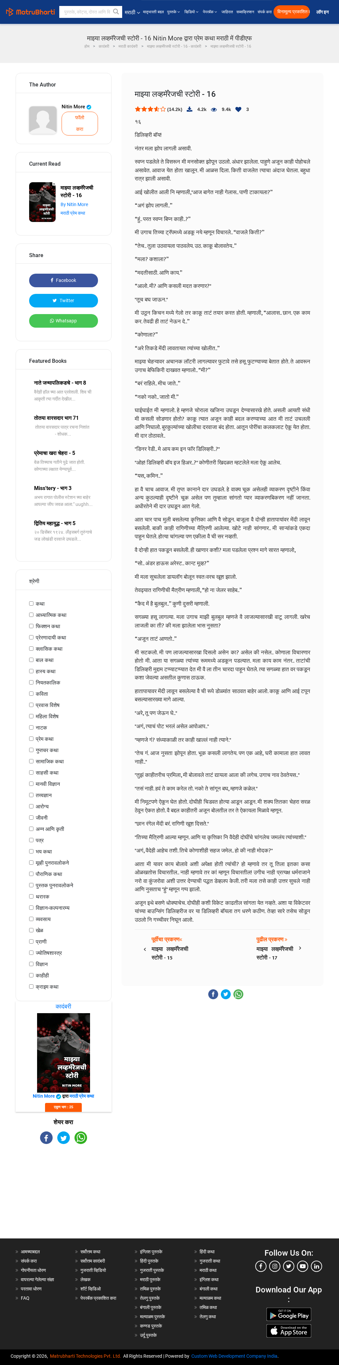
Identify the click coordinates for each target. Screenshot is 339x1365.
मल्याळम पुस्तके (152, 1316)
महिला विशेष (47, 716)
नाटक (41, 728)
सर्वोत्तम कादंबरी (92, 1261)
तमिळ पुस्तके (150, 1288)
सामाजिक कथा (50, 761)
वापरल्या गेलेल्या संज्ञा (37, 1279)
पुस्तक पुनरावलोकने (54, 885)
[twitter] (288, 1266)
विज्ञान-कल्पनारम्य (53, 908)
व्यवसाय (43, 919)
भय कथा (44, 851)
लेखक (85, 1279)
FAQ (25, 1298)
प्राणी (41, 942)
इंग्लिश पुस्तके (151, 1251)
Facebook (65, 280)
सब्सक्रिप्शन (245, 12)
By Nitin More (74, 204)
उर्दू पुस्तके (148, 1335)
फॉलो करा (79, 123)
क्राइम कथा (47, 987)
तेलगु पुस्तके (150, 1298)
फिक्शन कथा (48, 626)
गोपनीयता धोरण (33, 1270)
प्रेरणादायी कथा (51, 637)
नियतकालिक (48, 683)
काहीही (42, 975)
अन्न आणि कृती (50, 829)
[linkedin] (316, 1266)
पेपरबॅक (209, 12)
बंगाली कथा (209, 1288)
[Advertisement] (64, 1197)
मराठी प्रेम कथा (73, 213)
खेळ (39, 930)
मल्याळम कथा (210, 1298)
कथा (40, 604)
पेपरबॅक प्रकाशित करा (98, 1298)
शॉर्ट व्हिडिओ (90, 1288)
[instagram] (274, 1266)
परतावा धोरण (32, 1288)
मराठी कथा (208, 1270)
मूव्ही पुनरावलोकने (52, 863)
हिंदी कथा (207, 1251)
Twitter (66, 300)
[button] (116, 12)
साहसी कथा (47, 773)
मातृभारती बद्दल (153, 12)
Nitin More (74, 107)
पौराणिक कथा (49, 874)
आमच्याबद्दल (30, 1251)
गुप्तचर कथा (47, 750)
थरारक (42, 897)
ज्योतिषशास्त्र (49, 953)
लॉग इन (323, 12)
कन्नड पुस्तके (151, 1326)
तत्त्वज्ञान (44, 795)
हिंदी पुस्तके (149, 1261)
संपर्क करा (265, 12)
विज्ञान (42, 964)
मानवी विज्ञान (48, 784)
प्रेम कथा (45, 739)
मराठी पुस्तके (150, 1279)
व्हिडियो (190, 12)
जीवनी (42, 818)
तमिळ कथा (208, 1307)
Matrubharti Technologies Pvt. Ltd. (86, 1356)
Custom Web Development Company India (234, 1356)
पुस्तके (172, 12)
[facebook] (260, 1266)
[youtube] (302, 1266)
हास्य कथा (46, 671)
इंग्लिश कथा (209, 1279)
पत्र (40, 840)
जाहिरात (227, 12)
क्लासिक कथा (49, 649)
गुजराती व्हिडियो (93, 1270)
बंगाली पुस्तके (150, 1307)
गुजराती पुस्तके (152, 1270)
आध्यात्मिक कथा (51, 615)
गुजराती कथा (210, 1261)
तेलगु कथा (208, 1316)
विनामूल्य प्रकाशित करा (293, 11)
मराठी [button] (130, 12)
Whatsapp (66, 320)
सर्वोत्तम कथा (90, 1251)
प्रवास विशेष (48, 705)
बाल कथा (45, 660)
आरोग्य (42, 806)
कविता (42, 694)
